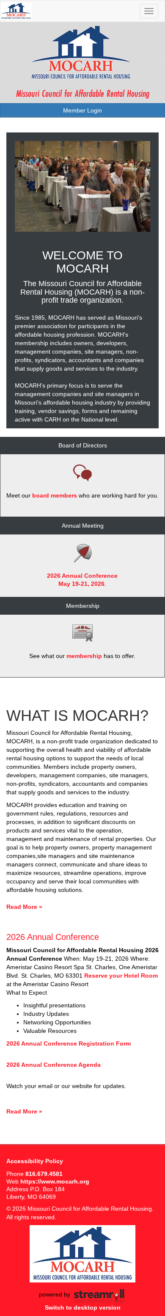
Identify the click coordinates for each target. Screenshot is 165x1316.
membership (84, 655)
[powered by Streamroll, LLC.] (99, 1294)
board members (54, 495)
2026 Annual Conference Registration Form (68, 1043)
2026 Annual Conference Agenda (53, 1064)
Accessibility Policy (34, 1161)
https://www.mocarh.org (54, 1181)
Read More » (24, 906)
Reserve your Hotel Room (121, 975)
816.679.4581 (44, 1174)
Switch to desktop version (83, 1307)
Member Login (82, 110)
